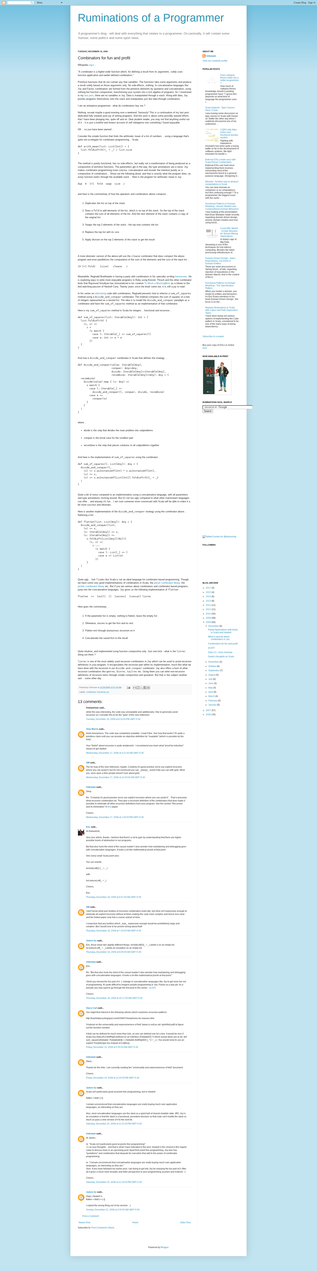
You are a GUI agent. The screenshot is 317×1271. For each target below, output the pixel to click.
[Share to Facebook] (145, 687)
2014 (209, 596)
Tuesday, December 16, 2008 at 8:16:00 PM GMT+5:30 (113, 719)
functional (101, 692)
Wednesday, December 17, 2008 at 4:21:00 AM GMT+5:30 (115, 753)
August (212, 675)
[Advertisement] (217, 474)
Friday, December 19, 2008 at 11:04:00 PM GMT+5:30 (112, 1078)
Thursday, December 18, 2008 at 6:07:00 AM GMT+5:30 (113, 897)
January (212, 705)
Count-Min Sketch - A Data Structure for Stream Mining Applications (229, 232)
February (213, 700)
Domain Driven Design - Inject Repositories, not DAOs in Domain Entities (220, 261)
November (213, 662)
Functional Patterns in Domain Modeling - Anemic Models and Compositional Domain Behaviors (222, 206)
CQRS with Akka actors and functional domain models (229, 133)
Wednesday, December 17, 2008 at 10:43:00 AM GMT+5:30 (115, 777)
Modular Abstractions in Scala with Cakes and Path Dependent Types (221, 310)
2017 (209, 588)
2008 (209, 622)
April (211, 692)
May (210, 687)
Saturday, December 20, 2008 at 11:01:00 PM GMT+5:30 (114, 1123)
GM (88, 762)
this (109, 806)
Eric (88, 827)
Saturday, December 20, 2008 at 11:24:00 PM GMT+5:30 (114, 1182)
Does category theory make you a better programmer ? (229, 79)
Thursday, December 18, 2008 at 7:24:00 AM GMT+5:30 (113, 930)
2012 (209, 605)
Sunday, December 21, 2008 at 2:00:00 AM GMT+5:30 (113, 1209)
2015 (209, 592)
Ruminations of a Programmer (151, 18)
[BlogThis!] (138, 687)
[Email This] (134, 687)
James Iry (91, 940)
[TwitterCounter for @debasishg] (219, 536)
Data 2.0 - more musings (220, 652)
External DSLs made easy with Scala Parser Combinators (220, 160)
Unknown (91, 787)
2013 (209, 601)
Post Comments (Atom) (102, 1227)
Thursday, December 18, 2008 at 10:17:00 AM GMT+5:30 (114, 998)
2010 (209, 613)
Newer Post (84, 1222)
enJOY (152, 988)
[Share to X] (141, 687)
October (212, 666)
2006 (209, 714)
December (213, 626)
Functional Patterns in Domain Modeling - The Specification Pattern (220, 286)
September (214, 670)
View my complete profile (215, 61)
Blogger (164, 1247)
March (211, 696)
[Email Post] (128, 687)
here (205, 348)
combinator (91, 692)
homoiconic (181, 276)
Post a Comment (90, 1216)
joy (108, 692)
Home (135, 1222)
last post (89, 95)
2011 (209, 609)
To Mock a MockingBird (157, 283)
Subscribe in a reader (213, 336)
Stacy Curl (91, 1008)
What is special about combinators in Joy (218, 638)
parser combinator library (167, 582)
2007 (209, 710)
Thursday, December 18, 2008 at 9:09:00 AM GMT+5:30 (113, 952)
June (211, 683)
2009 (209, 618)
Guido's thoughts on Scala (221, 656)
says (91, 65)
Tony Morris (92, 729)
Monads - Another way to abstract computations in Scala (221, 182)
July (210, 679)
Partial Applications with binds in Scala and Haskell (223, 631)
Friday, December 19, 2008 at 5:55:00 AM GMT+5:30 (112, 1047)
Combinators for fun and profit (223, 643)
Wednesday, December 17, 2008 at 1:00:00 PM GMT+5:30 (115, 817)
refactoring (100, 293)
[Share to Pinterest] (148, 687)
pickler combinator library (91, 586)
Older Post (185, 1222)
